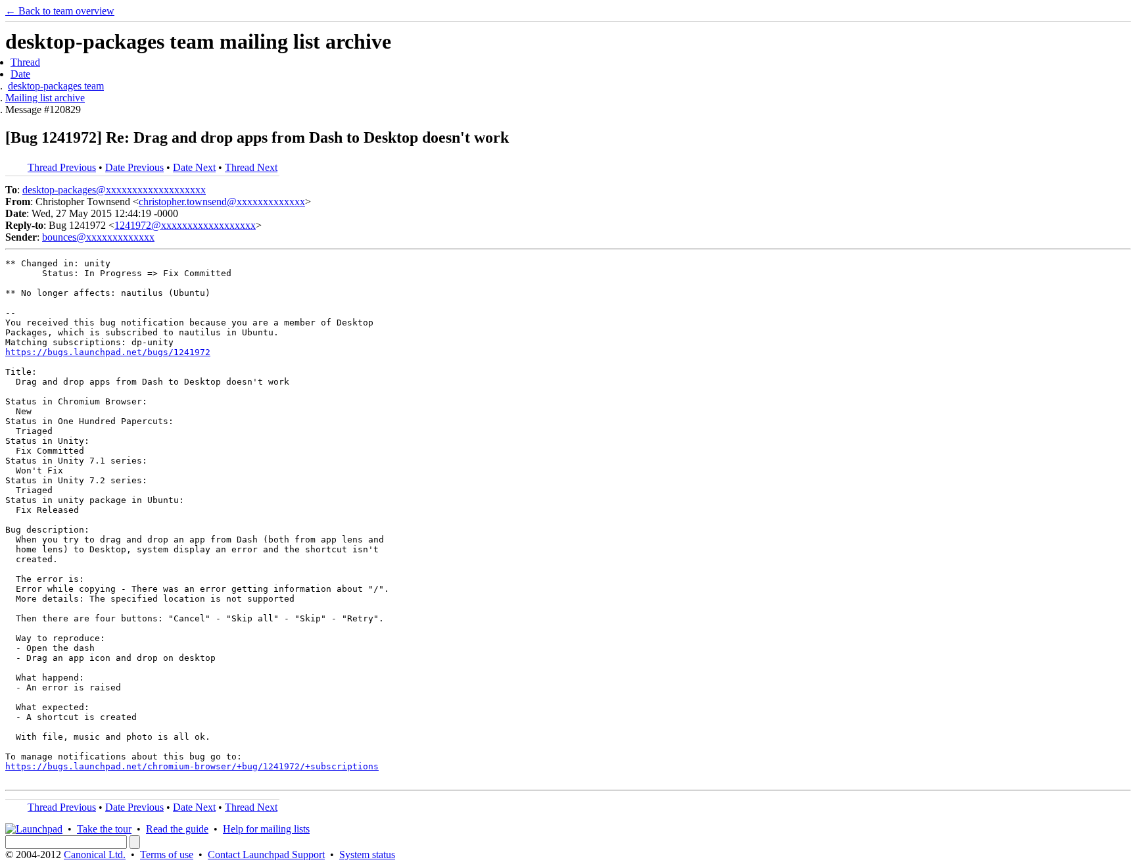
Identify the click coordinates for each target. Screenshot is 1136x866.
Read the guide (177, 828)
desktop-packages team (56, 85)
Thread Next (251, 167)
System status (367, 854)
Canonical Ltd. (95, 854)
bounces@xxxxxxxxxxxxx (98, 237)
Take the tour (104, 828)
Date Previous (134, 167)
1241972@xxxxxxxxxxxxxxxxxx (185, 225)
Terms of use (166, 854)
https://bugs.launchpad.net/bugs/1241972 (107, 352)
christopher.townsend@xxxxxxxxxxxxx (222, 201)
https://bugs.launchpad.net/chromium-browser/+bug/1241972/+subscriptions (192, 766)
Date (20, 74)
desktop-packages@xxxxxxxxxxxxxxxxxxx (114, 189)
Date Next (194, 167)
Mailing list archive (45, 97)
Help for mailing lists (266, 828)
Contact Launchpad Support (266, 854)
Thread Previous (62, 167)
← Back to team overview (59, 10)
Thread (25, 62)
